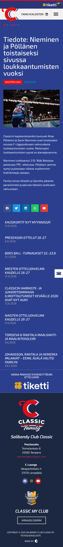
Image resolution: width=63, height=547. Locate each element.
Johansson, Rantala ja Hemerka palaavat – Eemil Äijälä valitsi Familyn (31, 358)
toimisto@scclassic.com (31, 456)
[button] (12, 82)
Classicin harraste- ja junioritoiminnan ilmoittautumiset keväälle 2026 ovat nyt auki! (31, 294)
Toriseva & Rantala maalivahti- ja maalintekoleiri (31, 337)
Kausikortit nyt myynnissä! (28, 222)
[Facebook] (25, 481)
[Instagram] (31, 481)
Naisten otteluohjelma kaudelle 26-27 (24, 317)
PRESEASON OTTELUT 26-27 (25, 238)
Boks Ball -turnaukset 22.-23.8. (30, 253)
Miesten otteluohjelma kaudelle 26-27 (25, 271)
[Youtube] (38, 481)
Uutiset (13, 24)
